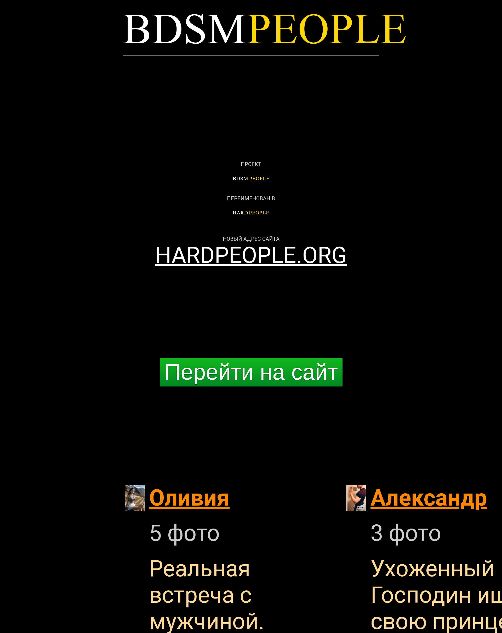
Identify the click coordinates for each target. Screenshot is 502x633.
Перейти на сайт (251, 371)
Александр (428, 498)
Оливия (189, 498)
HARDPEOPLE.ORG (251, 255)
